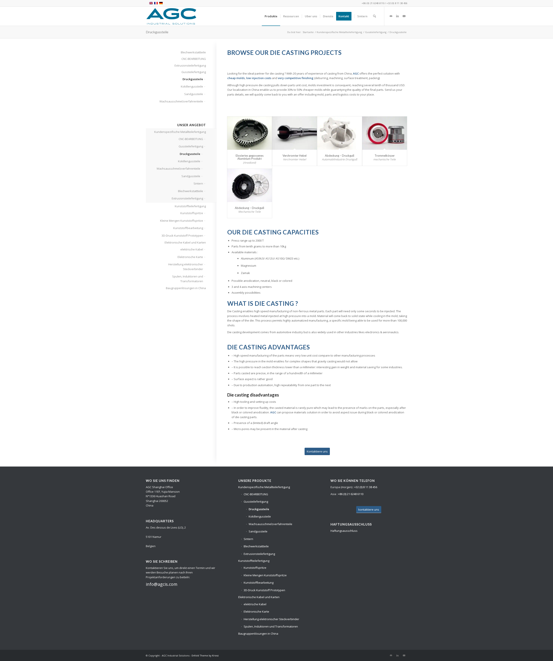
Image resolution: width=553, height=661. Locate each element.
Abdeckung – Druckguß (339, 155)
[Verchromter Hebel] (294, 133)
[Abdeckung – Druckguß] (339, 133)
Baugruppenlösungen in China (186, 288)
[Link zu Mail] (391, 16)
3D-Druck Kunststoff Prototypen (182, 235)
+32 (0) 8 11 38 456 (396, 3)
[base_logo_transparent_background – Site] (171, 16)
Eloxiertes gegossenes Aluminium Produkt (250, 157)
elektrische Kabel (191, 249)
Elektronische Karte (190, 257)
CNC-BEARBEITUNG (193, 59)
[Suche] (374, 16)
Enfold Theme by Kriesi (205, 655)
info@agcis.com (161, 584)
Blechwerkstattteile (193, 52)
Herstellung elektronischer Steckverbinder (185, 266)
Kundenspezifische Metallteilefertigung (180, 132)
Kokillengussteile (192, 86)
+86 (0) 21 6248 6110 (373, 3)
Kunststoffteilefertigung (190, 206)
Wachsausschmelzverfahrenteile (181, 101)
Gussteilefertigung (193, 72)
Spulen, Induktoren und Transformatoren (187, 278)
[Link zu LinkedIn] (397, 16)
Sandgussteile (193, 94)
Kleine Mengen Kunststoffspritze (181, 221)
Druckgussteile (157, 32)
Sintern (198, 183)
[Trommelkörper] (384, 133)
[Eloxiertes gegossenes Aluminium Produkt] (249, 133)
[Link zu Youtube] (404, 16)
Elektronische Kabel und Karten (185, 242)
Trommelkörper (385, 155)
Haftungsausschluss (344, 531)
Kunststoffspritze (191, 213)
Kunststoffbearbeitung (188, 228)
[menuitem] (271, 16)
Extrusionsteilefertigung (190, 65)
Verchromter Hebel (295, 155)
